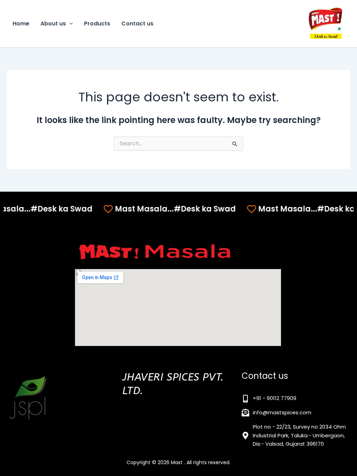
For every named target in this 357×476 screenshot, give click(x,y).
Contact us (137, 24)
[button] (69, 23)
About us (53, 24)
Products (97, 24)
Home (21, 24)
